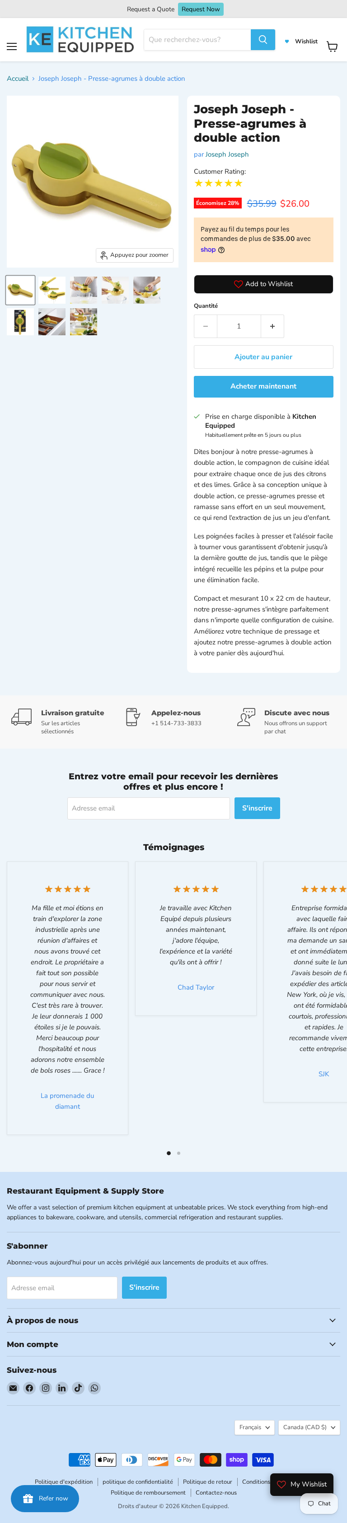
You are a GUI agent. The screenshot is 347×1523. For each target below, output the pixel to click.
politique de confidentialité (138, 1482)
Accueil (17, 78)
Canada (305, 1427)
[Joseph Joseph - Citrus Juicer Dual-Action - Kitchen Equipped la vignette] (20, 290)
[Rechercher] (263, 39)
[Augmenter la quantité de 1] (272, 326)
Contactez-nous (216, 1493)
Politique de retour (207, 1482)
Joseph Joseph (227, 154)
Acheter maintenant (263, 386)
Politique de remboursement (148, 1493)
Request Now (201, 9)
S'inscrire (257, 808)
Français (250, 1427)
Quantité (206, 306)
